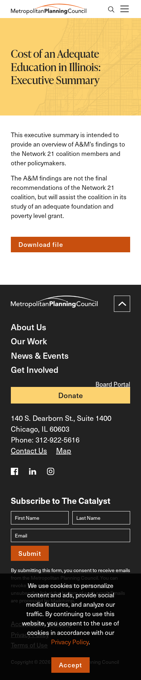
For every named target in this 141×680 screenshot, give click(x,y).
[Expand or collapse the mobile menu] (124, 9)
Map (63, 450)
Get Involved (35, 369)
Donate (70, 395)
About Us (28, 327)
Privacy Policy (70, 641)
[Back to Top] (122, 304)
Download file (40, 244)
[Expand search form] (111, 10)
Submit (29, 553)
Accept (70, 665)
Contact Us (29, 450)
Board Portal (112, 384)
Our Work (29, 341)
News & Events (40, 355)
